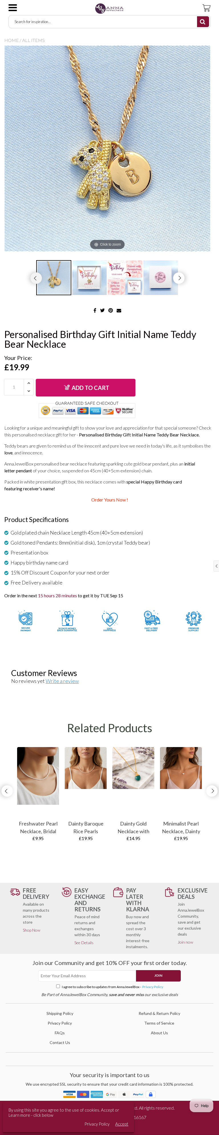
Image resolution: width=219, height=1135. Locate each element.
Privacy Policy (152, 987)
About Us (159, 1032)
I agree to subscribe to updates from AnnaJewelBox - (112, 987)
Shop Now (31, 930)
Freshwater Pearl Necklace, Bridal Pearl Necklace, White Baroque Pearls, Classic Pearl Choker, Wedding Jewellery (38, 827)
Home (11, 40)
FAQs (60, 1032)
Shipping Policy (59, 1013)
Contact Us (60, 1042)
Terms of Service (159, 1023)
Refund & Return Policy (159, 1013)
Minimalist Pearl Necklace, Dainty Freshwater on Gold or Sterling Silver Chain (181, 827)
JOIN (158, 975)
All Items (33, 40)
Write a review (62, 681)
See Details (84, 942)
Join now (185, 942)
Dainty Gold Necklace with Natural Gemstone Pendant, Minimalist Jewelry (133, 827)
